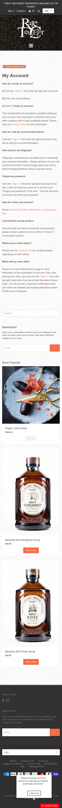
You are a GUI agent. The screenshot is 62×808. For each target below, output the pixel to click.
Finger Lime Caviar (16, 428)
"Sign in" (18, 91)
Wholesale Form (36, 766)
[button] (37, 806)
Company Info (27, 760)
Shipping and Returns (13, 763)
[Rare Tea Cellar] (31, 38)
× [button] (50, 773)
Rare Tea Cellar (16, 795)
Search (13, 760)
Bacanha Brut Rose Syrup (20, 651)
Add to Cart (31, 550)
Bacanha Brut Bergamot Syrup (22, 540)
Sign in (11, 10)
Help (22, 766)
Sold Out (31, 438)
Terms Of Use (25, 250)
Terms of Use (34, 763)
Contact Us (43, 760)
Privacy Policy (18, 124)
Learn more (34, 793)
